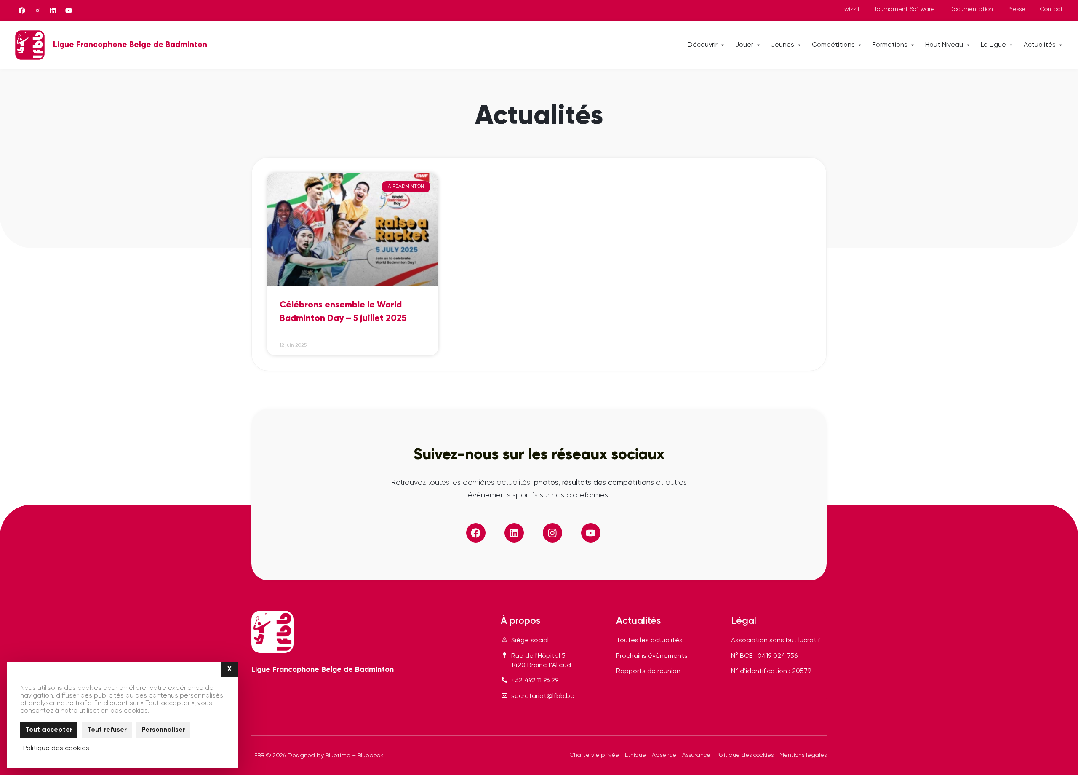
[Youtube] (68, 10)
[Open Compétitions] (860, 45)
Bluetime (338, 756)
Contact (1051, 9)
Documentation (971, 9)
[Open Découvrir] (722, 45)
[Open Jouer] (758, 45)
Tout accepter (48, 730)
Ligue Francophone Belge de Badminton (130, 45)
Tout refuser (107, 730)
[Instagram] (37, 10)
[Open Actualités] (1061, 45)
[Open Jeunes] (799, 45)
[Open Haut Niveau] (968, 45)
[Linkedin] (53, 10)
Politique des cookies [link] (56, 748)
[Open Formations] (912, 45)
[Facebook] (22, 10)
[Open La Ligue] (1011, 45)
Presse (1016, 9)
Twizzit (851, 9)
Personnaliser (163, 730)
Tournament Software (904, 9)
